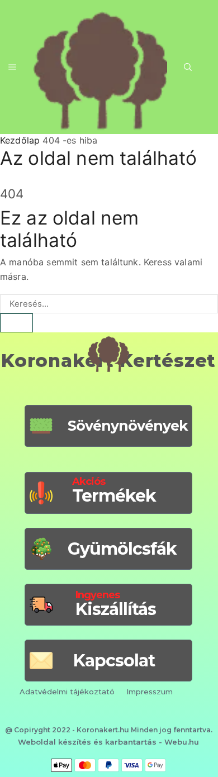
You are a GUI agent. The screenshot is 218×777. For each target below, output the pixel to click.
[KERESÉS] (16, 322)
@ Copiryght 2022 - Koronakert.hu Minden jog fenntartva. (108, 730)
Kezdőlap (20, 140)
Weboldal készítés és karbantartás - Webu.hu (108, 741)
